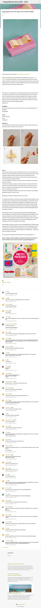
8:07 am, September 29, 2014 (10, 349)
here (34, 234)
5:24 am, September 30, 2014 (10, 451)
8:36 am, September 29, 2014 (10, 363)
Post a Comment (5, 547)
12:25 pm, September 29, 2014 (11, 410)
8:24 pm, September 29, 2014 (10, 436)
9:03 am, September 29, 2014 (10, 378)
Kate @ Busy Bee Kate (9, 381)
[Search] (29, 2)
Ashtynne (7, 310)
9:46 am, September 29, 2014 (10, 397)
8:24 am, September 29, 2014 (10, 356)
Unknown (7, 332)
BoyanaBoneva (8, 454)
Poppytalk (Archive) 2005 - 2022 (15, 2)
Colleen (6, 432)
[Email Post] (2, 281)
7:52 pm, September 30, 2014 (10, 537)
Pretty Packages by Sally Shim (22, 74)
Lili (5, 413)
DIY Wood (8, 282)
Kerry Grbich (7, 506)
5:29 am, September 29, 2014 (10, 295)
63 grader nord (8, 407)
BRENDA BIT (7, 445)
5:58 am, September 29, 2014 (10, 301)
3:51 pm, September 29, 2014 (10, 423)
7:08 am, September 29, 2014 (10, 320)
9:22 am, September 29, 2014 (10, 384)
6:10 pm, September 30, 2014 (10, 503)
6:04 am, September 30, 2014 (10, 465)
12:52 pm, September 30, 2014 (11, 484)
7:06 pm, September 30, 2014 (10, 525)
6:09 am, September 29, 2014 (10, 307)
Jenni (6, 480)
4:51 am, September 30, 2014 (10, 442)
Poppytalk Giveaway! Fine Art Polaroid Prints (15, 563)
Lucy (6, 528)
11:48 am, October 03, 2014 (10, 544)
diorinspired (7, 304)
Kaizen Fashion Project (9, 419)
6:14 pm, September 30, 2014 (10, 511)
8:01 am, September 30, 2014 (10, 477)
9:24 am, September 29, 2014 (10, 390)
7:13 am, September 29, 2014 (10, 329)
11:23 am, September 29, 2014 (11, 404)
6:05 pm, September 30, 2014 (10, 491)
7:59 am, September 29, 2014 (10, 335)
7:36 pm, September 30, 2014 (10, 531)
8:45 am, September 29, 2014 (10, 370)
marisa (6, 494)
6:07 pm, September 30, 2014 (10, 497)
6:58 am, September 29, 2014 (10, 313)
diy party (4, 282)
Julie (6, 352)
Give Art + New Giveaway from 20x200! (14, 593)
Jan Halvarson (8, 540)
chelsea (6, 316)
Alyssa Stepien (8, 387)
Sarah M (7, 366)
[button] (2, 15)
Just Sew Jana (8, 346)
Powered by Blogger (21, 604)
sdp (6, 534)
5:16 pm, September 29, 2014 (10, 429)
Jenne (6, 474)
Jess (6, 291)
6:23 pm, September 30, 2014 (10, 518)
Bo (5, 359)
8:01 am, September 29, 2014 (10, 343)
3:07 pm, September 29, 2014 (10, 416)
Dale (6, 298)
